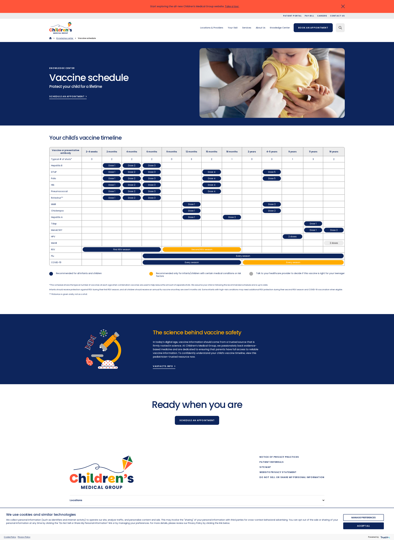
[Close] (343, 6)
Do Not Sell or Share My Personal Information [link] (291, 477)
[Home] (50, 38)
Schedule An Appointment (66, 96)
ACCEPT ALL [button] (363, 525)
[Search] (340, 27)
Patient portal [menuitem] (292, 15)
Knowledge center (65, 38)
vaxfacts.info (163, 366)
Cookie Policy (10, 537)
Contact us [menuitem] (337, 15)
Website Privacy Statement (278, 472)
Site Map (265, 467)
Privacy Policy (24, 537)
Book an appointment (313, 27)
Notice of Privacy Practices (279, 457)
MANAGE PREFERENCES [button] (363, 517)
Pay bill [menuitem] (309, 15)
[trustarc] (385, 537)
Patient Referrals (271, 462)
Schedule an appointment (197, 420)
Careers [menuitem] (322, 15)
